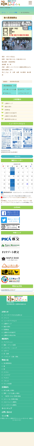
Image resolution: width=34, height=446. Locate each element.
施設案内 (5, 339)
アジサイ (6, 378)
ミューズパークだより (10, 320)
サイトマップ (7, 408)
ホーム (4, 12)
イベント (6, 318)
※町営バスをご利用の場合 (12, 396)
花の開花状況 (8, 363)
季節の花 (5, 360)
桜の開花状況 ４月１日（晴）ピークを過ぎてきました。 (9, 89)
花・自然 (6, 353)
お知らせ (5, 312)
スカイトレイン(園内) (10, 402)
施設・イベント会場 (9, 345)
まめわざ (12, 290)
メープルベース (8, 202)
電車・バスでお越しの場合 (11, 393)
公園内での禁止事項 (11, 116)
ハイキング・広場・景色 (11, 356)
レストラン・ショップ (10, 348)
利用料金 (7, 110)
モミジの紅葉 (8, 383)
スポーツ (6, 350)
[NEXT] (31, 164)
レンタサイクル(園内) (10, 405)
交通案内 (5, 387)
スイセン (6, 372)
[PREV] (3, 164)
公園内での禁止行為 (9, 335)
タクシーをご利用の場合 (11, 399)
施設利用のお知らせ (11, 119)
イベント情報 (13, 12)
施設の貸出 (8, 106)
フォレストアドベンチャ (15, 200)
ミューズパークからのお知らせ (13, 315)
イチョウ (6, 381)
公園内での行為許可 (11, 113)
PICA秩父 (4, 200)
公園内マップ (9, 103)
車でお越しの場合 (9, 390)
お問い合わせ (7, 412)
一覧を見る (17, 156)
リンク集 (5, 416)
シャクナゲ (7, 375)
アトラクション (8, 342)
